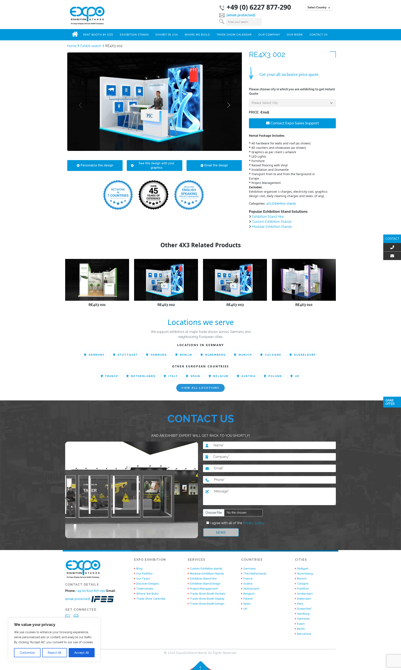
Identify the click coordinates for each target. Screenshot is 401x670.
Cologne (273, 354)
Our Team (143, 578)
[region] (54, 640)
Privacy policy (253, 523)
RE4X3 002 (166, 305)
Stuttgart (128, 354)
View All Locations (200, 388)
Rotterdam (304, 598)
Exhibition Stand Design (205, 583)
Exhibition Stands (134, 34)
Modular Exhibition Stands (272, 227)
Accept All (81, 652)
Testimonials (144, 588)
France (111, 376)
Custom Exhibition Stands (272, 222)
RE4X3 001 (97, 305)
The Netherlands (254, 573)
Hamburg (159, 354)
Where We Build (197, 34)
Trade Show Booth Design (207, 603)
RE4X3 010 (303, 305)
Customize (27, 652)
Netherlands (143, 376)
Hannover (303, 618)
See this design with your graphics (156, 165)
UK (297, 376)
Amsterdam (305, 593)
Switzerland (251, 588)
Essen (301, 623)
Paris (300, 603)
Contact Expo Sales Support (294, 123)
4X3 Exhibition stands (281, 203)
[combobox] (318, 7)
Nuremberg (215, 354)
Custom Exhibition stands (206, 568)
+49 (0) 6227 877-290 (259, 7)
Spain (195, 376)
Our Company (269, 34)
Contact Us (319, 34)
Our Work (295, 34)
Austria (248, 376)
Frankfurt (303, 588)
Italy (173, 376)
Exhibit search (91, 46)
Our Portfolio (144, 573)
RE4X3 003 (235, 305)
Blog (139, 568)
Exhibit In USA (167, 34)
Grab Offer (390, 402)
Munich (245, 354)
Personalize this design (97, 165)
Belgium (220, 376)
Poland (275, 376)
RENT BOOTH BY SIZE (98, 34)
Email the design (216, 165)
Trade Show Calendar (234, 34)
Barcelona (304, 633)
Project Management (204, 588)
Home (75, 34)
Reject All (54, 652)
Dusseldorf (305, 354)
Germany (97, 354)
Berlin (186, 354)
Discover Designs (147, 583)
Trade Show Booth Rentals (207, 593)
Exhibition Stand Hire (268, 217)
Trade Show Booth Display (207, 598)
